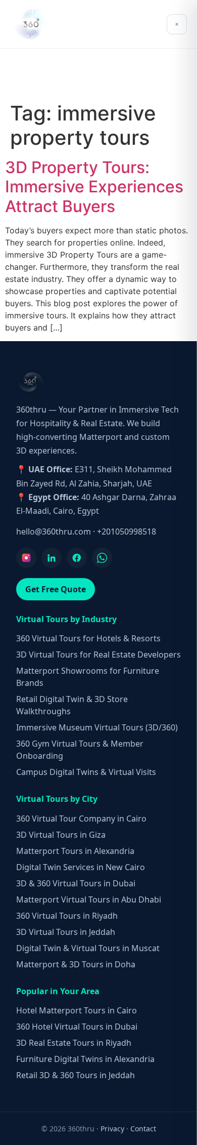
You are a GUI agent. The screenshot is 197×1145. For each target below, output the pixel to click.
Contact (143, 1128)
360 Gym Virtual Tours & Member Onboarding (79, 749)
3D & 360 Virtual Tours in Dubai (75, 883)
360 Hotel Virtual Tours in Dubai (76, 1026)
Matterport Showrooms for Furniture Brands (87, 676)
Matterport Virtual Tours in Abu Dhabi (88, 899)
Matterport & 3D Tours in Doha (75, 964)
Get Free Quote (55, 589)
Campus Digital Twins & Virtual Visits (86, 772)
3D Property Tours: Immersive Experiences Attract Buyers (94, 186)
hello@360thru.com (53, 531)
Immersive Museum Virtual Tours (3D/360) (97, 727)
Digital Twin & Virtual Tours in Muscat (88, 948)
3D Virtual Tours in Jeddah (65, 931)
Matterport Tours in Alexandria (75, 850)
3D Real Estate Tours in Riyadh (73, 1042)
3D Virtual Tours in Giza (61, 834)
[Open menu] (177, 24)
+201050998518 (126, 531)
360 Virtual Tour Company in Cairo (81, 818)
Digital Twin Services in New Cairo (80, 867)
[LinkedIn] (51, 558)
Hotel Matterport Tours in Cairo (76, 1010)
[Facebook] (77, 558)
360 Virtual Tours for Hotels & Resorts (88, 638)
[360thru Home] (32, 24)
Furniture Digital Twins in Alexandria (85, 1059)
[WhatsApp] (102, 558)
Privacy (112, 1128)
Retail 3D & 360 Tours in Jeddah (75, 1075)
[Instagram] (26, 558)
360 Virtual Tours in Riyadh (67, 915)
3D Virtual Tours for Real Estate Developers (98, 654)
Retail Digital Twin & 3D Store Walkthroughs (72, 705)
